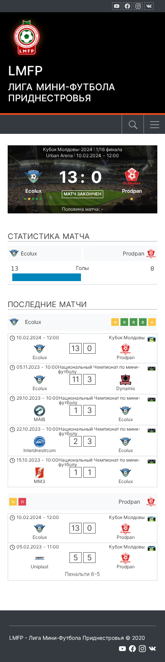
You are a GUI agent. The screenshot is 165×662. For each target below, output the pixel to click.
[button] (154, 124)
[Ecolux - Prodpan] (82, 348)
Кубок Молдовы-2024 (67, 149)
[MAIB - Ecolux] (82, 409)
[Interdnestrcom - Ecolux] (82, 440)
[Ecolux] (33, 182)
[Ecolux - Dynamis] (82, 378)
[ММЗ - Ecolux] (82, 471)
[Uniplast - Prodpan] (82, 562)
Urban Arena (59, 155)
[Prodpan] (131, 182)
